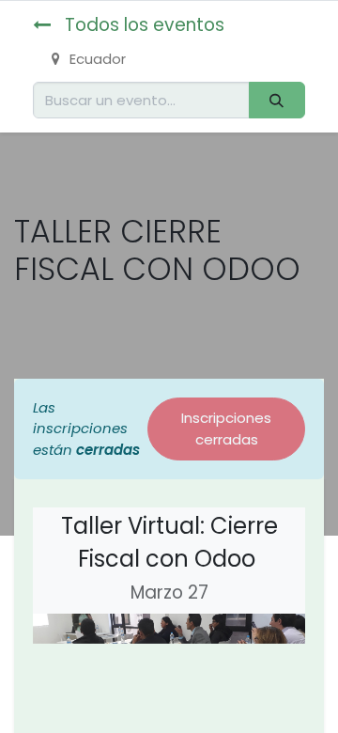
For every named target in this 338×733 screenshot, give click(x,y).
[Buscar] (277, 100)
